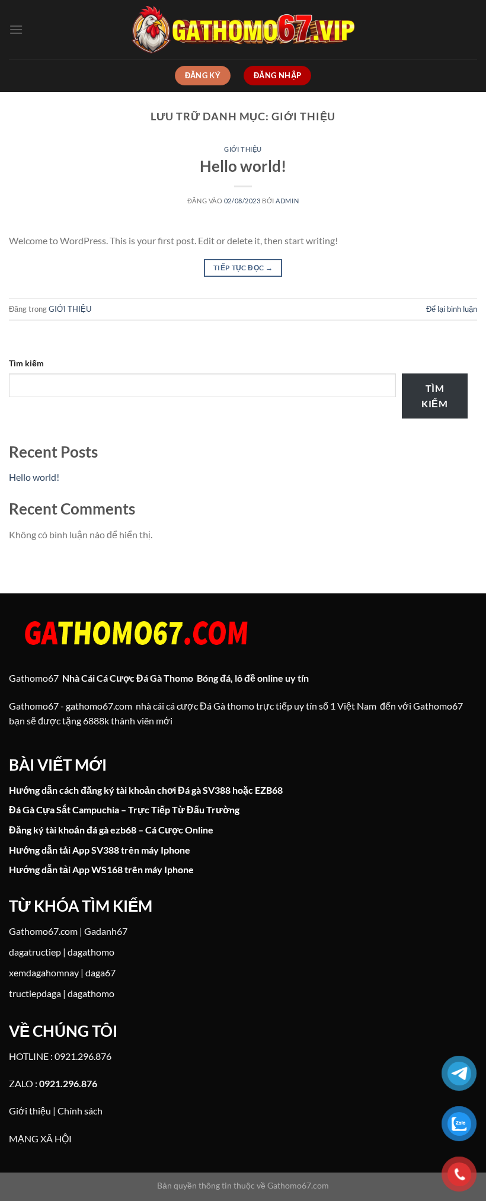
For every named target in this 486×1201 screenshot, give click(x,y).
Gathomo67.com (43, 931)
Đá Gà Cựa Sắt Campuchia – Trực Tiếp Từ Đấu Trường (124, 809)
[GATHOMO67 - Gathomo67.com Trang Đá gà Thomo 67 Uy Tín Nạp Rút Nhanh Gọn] (243, 29)
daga (18, 951)
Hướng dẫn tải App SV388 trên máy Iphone (99, 849)
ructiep (46, 951)
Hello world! (243, 166)
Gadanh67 (105, 931)
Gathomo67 (34, 677)
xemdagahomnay (44, 972)
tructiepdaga (35, 993)
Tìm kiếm (26, 363)
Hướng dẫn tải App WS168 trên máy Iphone (101, 869)
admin (287, 201)
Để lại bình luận (451, 309)
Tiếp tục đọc (243, 267)
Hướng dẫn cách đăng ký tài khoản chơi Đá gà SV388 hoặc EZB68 (146, 790)
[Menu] (16, 29)
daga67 (100, 972)
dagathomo (91, 951)
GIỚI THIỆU (243, 149)
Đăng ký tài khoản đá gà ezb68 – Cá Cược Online (111, 829)
